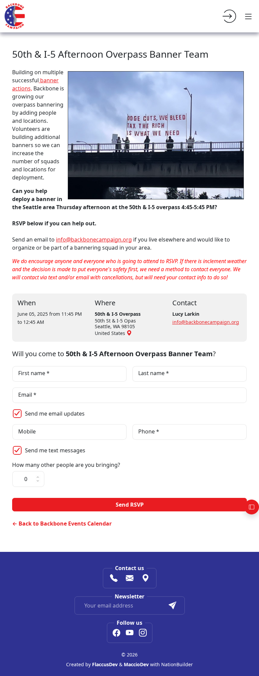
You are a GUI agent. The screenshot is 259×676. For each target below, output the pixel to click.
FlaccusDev (105, 664)
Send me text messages (55, 450)
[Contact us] (129, 579)
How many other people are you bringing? (66, 465)
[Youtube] (130, 633)
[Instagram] (143, 633)
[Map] (145, 579)
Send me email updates (55, 413)
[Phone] (114, 579)
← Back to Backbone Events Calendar (62, 523)
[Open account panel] (251, 507)
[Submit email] (172, 605)
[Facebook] (116, 633)
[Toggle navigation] (248, 16)
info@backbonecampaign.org (94, 239)
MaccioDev (136, 664)
